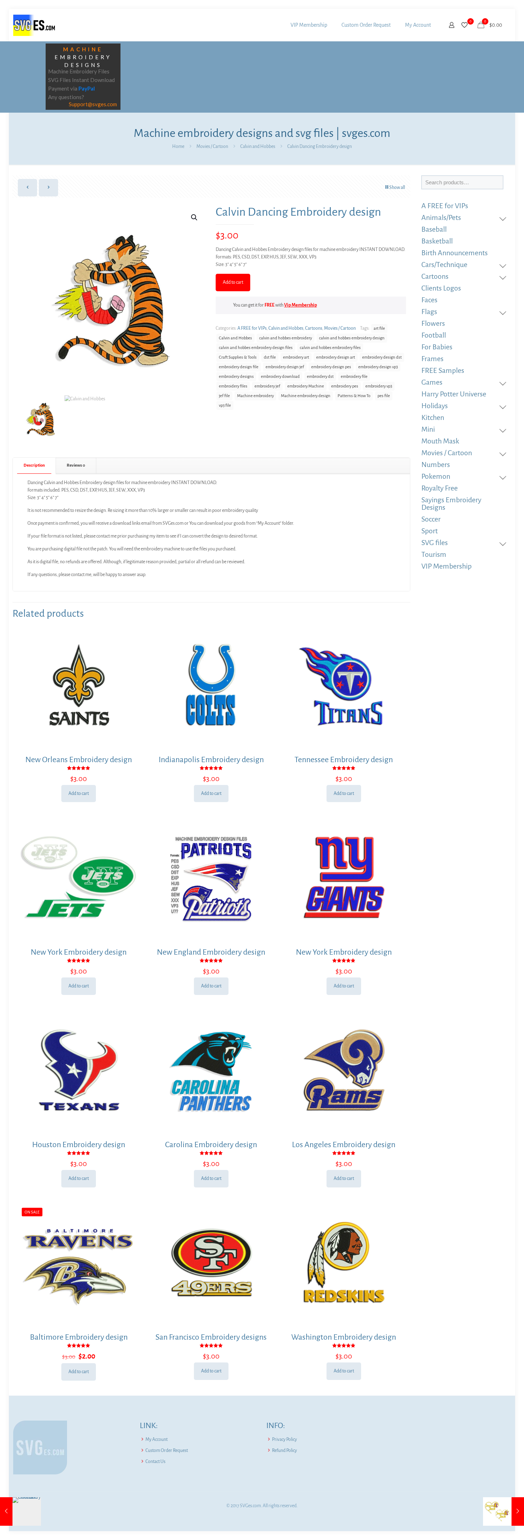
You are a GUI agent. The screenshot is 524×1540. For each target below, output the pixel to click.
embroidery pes (344, 386)
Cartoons (313, 328)
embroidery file (354, 376)
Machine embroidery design (305, 396)
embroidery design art (335, 357)
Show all (397, 187)
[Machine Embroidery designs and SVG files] (34, 25)
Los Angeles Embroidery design (343, 1144)
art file (379, 328)
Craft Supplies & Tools (238, 357)
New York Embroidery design (79, 952)
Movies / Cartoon (212, 146)
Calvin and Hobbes (257, 146)
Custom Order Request (166, 1450)
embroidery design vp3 (378, 367)
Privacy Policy (284, 1439)
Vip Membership (300, 305)
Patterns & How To (354, 396)
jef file (224, 396)
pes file (383, 396)
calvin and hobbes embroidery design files (256, 347)
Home (178, 146)
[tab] (34, 466)
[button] (194, 217)
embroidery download (280, 376)
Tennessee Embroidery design (343, 759)
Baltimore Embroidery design (79, 1337)
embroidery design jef (285, 367)
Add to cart (233, 282)
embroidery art (296, 357)
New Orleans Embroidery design (78, 759)
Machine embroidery (255, 396)
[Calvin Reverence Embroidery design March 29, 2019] (20, 1511)
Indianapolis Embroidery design (211, 759)
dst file (270, 357)
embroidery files (233, 386)
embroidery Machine (305, 386)
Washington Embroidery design (343, 1337)
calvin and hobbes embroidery (285, 338)
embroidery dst (320, 376)
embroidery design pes (331, 367)
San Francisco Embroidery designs (211, 1337)
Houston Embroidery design (78, 1144)
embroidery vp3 (378, 386)
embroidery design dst (382, 357)
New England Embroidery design (211, 952)
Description (34, 465)
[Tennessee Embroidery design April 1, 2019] (503, 1511)
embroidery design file (238, 367)
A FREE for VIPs (252, 328)
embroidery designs (236, 376)
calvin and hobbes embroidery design (352, 338)
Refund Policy (284, 1450)
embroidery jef (267, 386)
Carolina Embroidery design (211, 1144)
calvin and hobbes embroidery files (330, 347)
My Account (156, 1439)
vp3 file (225, 405)
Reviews (76, 465)
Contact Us (155, 1461)
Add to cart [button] (78, 793)
